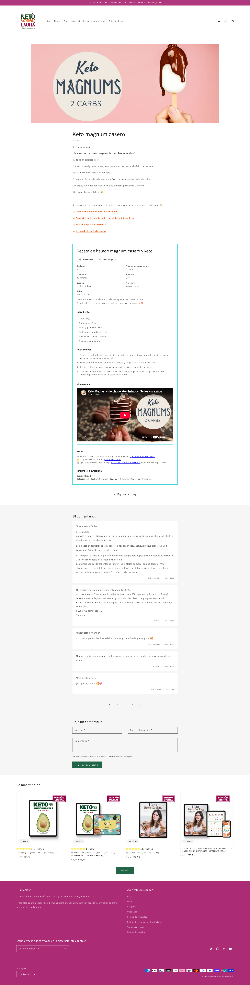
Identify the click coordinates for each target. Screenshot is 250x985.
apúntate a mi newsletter (142, 456)
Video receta (83, 384)
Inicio (129, 901)
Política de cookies (136, 932)
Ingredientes (83, 312)
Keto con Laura (213, 976)
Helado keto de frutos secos (91, 231)
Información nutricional (89, 470)
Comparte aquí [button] (83, 147)
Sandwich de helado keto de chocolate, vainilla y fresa (105, 218)
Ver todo (125, 870)
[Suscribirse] (65, 948)
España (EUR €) (25, 974)
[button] (219, 21)
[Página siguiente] (140, 705)
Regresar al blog (126, 494)
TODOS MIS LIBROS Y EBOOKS (125, 462)
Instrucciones (84, 349)
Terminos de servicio (136, 927)
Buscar (130, 896)
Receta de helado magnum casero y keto (114, 251)
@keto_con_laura (112, 459)
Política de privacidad (137, 917)
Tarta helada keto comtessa (91, 224)
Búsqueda (132, 906)
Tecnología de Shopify (226, 976)
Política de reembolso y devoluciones (144, 922)
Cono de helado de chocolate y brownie (97, 211)
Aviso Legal (132, 911)
